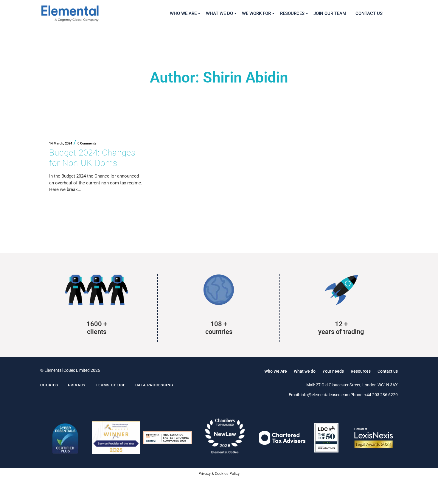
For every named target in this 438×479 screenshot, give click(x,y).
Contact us (388, 371)
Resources (361, 371)
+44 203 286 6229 (381, 394)
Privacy (77, 385)
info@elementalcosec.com (325, 394)
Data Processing (154, 385)
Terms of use (110, 385)
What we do (305, 371)
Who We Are (275, 371)
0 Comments (87, 143)
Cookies (49, 385)
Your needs (333, 371)
